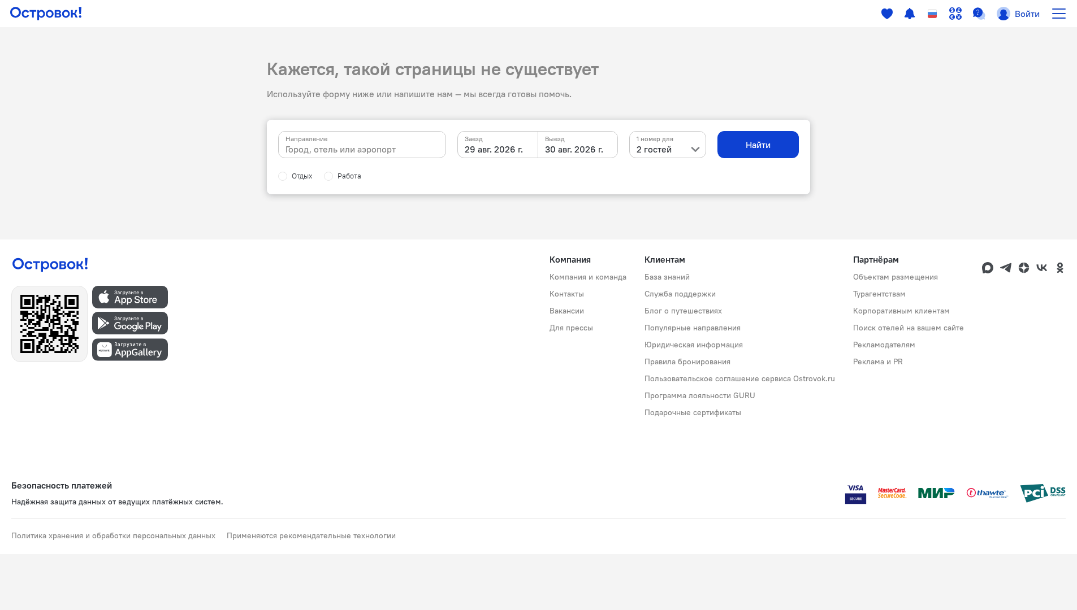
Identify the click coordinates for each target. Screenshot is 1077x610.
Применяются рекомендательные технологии (311, 535)
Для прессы (571, 328)
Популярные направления (693, 328)
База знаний (667, 277)
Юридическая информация (694, 344)
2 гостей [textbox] (654, 149)
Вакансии (567, 311)
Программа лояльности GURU (700, 395)
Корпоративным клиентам (901, 311)
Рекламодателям (884, 344)
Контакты (567, 294)
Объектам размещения (895, 277)
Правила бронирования (687, 361)
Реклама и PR (878, 361)
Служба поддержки (680, 294)
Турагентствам (879, 294)
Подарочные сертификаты (693, 412)
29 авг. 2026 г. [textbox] (494, 149)
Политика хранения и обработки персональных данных (113, 535)
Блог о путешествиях (683, 311)
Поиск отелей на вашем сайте (908, 328)
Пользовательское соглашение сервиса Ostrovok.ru (740, 378)
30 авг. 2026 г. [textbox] (574, 149)
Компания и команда (588, 277)
